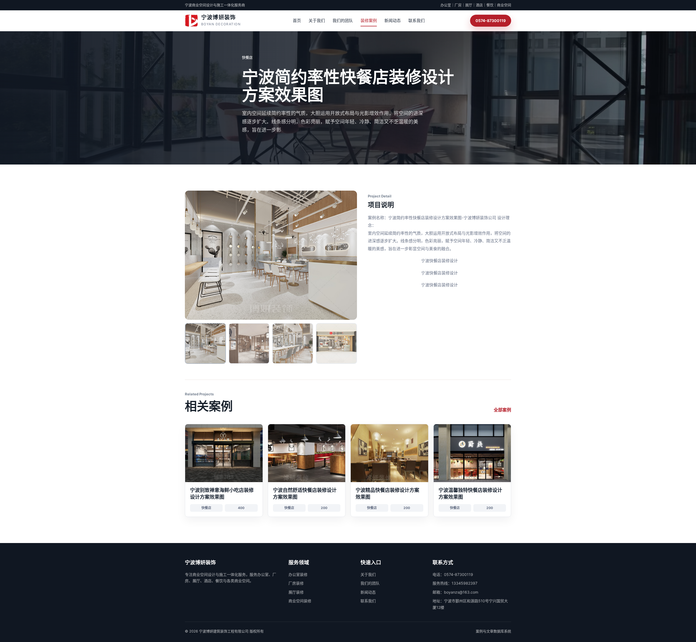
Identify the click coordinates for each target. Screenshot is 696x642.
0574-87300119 (491, 20)
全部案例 (502, 410)
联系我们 (416, 20)
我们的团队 (343, 20)
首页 (297, 20)
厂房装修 (296, 583)
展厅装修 (296, 592)
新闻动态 (392, 20)
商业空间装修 (299, 600)
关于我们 (317, 20)
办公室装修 (297, 574)
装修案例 (369, 20)
